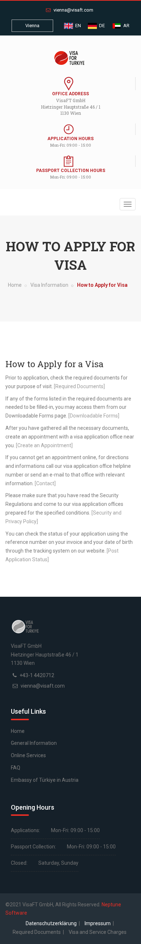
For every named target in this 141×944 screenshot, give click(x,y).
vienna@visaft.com (72, 10)
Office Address (70, 93)
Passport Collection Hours (70, 170)
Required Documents (37, 932)
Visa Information (49, 285)
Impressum (98, 923)
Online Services (28, 755)
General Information (34, 743)
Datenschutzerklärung (52, 923)
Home (15, 285)
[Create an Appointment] (44, 445)
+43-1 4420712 (37, 675)
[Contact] (45, 483)
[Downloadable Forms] (93, 416)
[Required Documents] (79, 386)
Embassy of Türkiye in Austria (44, 780)
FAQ (15, 768)
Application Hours (70, 138)
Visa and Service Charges (98, 932)
